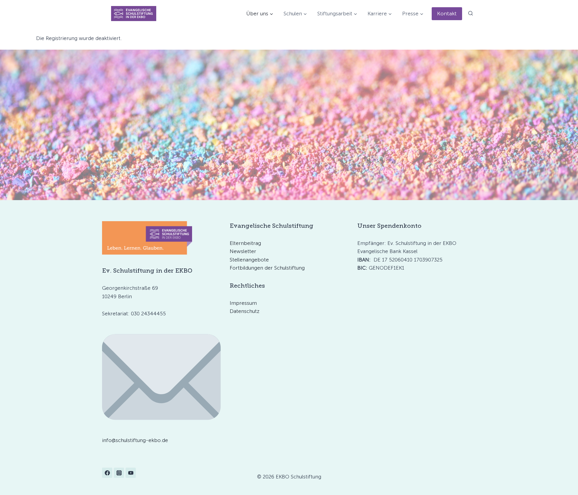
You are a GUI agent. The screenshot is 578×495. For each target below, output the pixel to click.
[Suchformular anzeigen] (470, 13)
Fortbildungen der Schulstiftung (267, 268)
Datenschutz (244, 311)
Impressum (243, 303)
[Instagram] (119, 473)
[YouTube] (131, 473)
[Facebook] (107, 473)
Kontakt (447, 13)
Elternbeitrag (245, 243)
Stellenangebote (249, 260)
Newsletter (243, 251)
